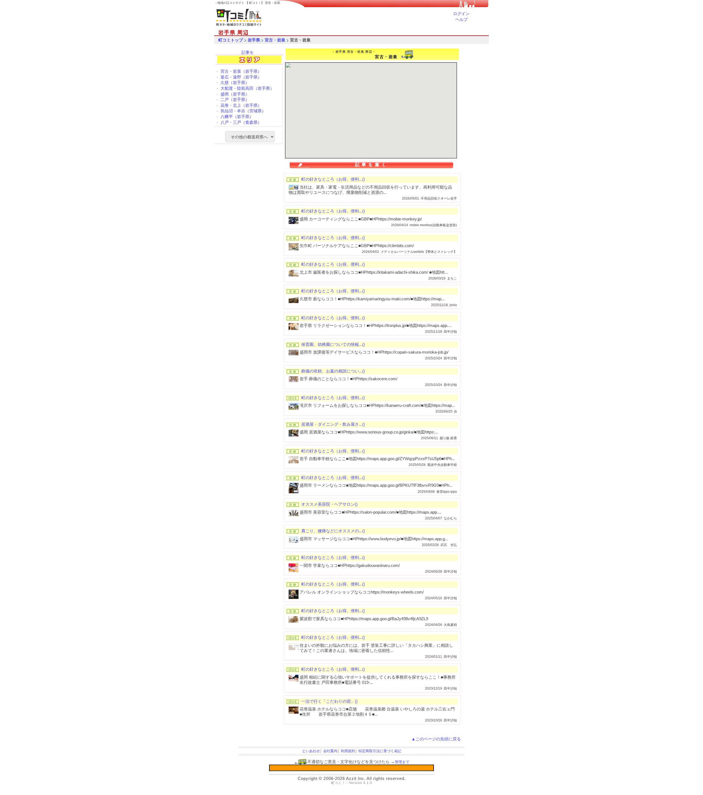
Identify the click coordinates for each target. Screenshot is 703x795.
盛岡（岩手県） (235, 94)
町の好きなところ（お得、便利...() (333, 179)
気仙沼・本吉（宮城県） (243, 111)
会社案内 (330, 751)
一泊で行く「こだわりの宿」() (329, 701)
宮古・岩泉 (275, 40)
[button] (342, 119)
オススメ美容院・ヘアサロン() (329, 504)
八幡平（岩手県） (237, 116)
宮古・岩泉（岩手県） (241, 71)
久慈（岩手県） (235, 82)
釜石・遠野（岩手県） (241, 77)
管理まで (402, 762)
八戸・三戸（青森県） (241, 122)
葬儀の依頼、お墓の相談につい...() (333, 371)
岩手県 (254, 40)
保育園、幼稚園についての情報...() (333, 344)
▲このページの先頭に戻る (436, 739)
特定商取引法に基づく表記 (379, 751)
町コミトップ (230, 40)
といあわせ (311, 751)
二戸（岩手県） (235, 99)
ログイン (461, 14)
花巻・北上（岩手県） (241, 105)
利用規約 (348, 751)
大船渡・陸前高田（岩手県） (247, 88)
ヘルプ (461, 19)
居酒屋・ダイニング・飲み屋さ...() (333, 424)
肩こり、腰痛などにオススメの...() (333, 531)
